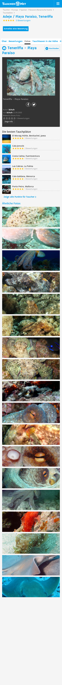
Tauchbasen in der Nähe (45, 41)
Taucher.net (14, 4)
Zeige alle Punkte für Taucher (19, 196)
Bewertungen (15, 41)
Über (4, 41)
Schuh (10, 112)
